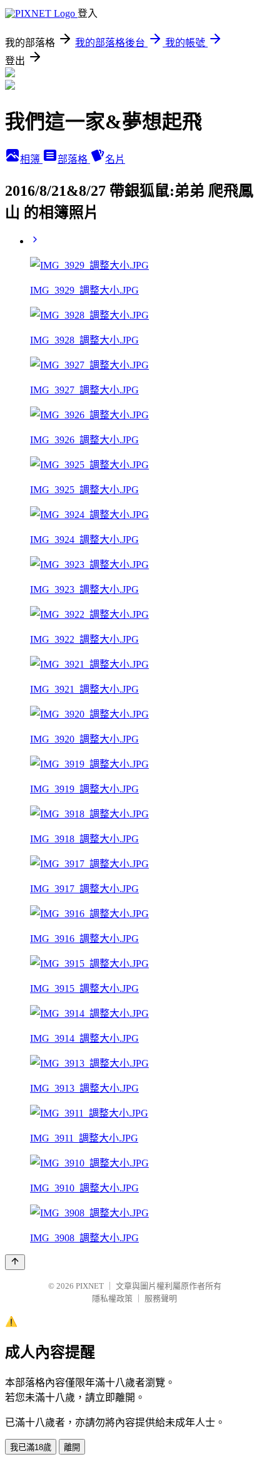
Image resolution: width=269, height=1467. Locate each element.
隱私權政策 (112, 1298)
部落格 (74, 159)
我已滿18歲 (30, 1447)
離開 (72, 1447)
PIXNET (90, 1286)
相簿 (31, 159)
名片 (115, 159)
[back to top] (15, 1262)
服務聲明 (161, 1298)
